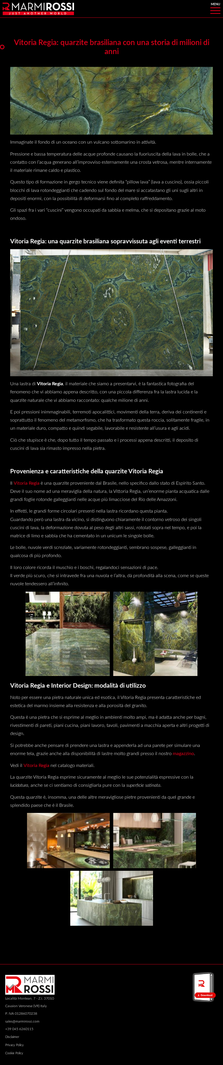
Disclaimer (12, 1037)
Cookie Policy (14, 1053)
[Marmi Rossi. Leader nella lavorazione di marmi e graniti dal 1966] (38, 8)
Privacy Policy (14, 1045)
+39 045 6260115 (19, 1029)
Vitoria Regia (26, 483)
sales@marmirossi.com (22, 1021)
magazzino (183, 753)
